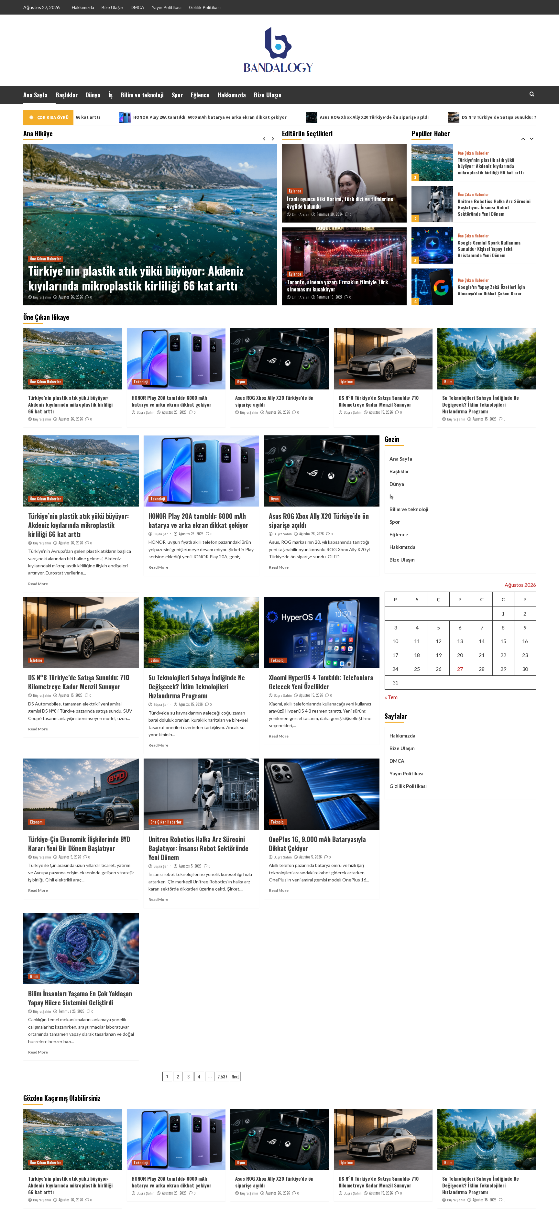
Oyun (241, 381)
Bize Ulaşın (112, 7)
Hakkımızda (83, 7)
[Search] (532, 94)
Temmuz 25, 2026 (71, 1011)
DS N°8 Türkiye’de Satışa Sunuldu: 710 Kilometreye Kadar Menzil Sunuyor (433, 117)
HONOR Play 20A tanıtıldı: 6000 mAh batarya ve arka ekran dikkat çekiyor (104, 117)
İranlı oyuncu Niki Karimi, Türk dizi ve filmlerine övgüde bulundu (340, 202)
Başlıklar (67, 95)
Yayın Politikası (166, 7)
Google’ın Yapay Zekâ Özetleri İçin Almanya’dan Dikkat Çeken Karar (491, 248)
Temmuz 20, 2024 (330, 214)
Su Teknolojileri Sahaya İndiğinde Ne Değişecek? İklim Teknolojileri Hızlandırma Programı (480, 404)
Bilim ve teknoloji (142, 95)
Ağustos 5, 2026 (70, 856)
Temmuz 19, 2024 (329, 297)
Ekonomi (36, 822)
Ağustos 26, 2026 (71, 297)
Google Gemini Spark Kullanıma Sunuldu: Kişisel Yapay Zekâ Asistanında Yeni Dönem (489, 207)
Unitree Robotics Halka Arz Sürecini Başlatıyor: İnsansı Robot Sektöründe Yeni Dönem (494, 166)
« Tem (391, 697)
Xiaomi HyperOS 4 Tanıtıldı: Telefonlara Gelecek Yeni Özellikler (321, 681)
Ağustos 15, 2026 (381, 412)
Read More (38, 583)
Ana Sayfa (35, 95)
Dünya (93, 95)
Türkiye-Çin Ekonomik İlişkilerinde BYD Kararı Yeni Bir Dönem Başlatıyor (79, 843)
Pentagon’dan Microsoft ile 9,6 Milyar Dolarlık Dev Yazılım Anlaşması (494, 290)
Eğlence (200, 95)
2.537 (222, 1076)
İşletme (347, 381)
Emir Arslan (300, 214)
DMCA (137, 7)
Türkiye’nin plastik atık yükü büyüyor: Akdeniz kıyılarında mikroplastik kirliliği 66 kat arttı (70, 404)
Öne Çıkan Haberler (473, 153)
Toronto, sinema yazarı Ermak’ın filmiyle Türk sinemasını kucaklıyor (337, 285)
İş (110, 95)
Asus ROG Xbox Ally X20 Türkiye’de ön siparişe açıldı (269, 117)
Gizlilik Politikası (205, 7)
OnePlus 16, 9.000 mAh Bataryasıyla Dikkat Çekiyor (317, 843)
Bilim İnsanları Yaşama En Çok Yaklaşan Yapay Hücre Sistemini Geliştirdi (80, 998)
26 (439, 668)
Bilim (448, 381)
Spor (177, 95)
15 (503, 641)
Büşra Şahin (42, 297)
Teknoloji (37, 258)
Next (235, 1076)
